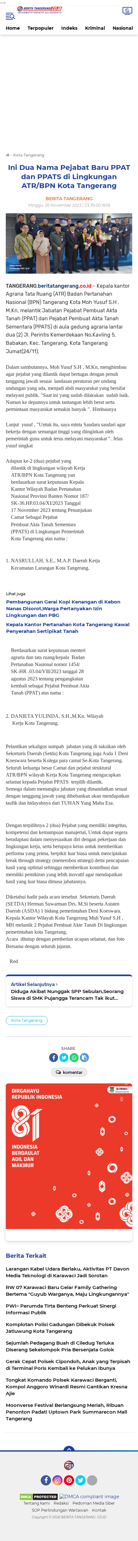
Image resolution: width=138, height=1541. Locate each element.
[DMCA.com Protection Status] (38, 1496)
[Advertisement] (69, 94)
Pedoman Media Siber (94, 1503)
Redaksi (61, 1503)
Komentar (72, 1072)
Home (13, 28)
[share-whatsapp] (74, 1057)
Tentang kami (36, 1503)
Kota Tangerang (26, 1020)
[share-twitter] (63, 1057)
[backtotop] (69, 1451)
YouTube (96, 1488)
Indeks (69, 28)
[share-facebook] (53, 1057)
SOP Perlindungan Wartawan (60, 1510)
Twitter (83, 1488)
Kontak (99, 1510)
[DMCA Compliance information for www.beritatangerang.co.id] (89, 1496)
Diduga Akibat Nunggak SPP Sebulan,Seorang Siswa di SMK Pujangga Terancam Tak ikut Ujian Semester (67, 994)
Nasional (123, 28)
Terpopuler (41, 28)
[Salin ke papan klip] (84, 1057)
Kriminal (95, 28)
